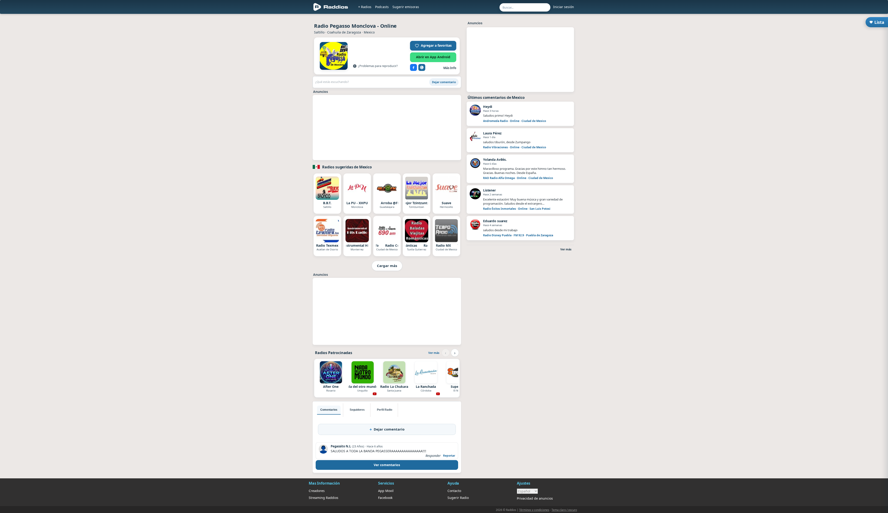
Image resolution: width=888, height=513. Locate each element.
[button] (433, 46)
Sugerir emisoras (405, 7)
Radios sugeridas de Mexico (347, 167)
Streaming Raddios (323, 497)
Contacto (454, 491)
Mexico (369, 32)
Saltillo (319, 32)
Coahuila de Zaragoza (344, 32)
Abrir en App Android (433, 57)
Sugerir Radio (458, 497)
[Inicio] (331, 7)
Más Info (449, 68)
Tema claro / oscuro (564, 510)
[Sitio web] (421, 67)
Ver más (433, 353)
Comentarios (328, 409)
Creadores (317, 491)
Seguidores (357, 409)
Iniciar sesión (563, 7)
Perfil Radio (384, 409)
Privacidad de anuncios (535, 498)
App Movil (386, 491)
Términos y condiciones (534, 510)
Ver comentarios (387, 465)
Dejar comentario (444, 82)
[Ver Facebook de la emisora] (413, 67)
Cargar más (387, 265)
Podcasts (382, 7)
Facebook (385, 497)
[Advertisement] (387, 127)
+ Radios (364, 7)
